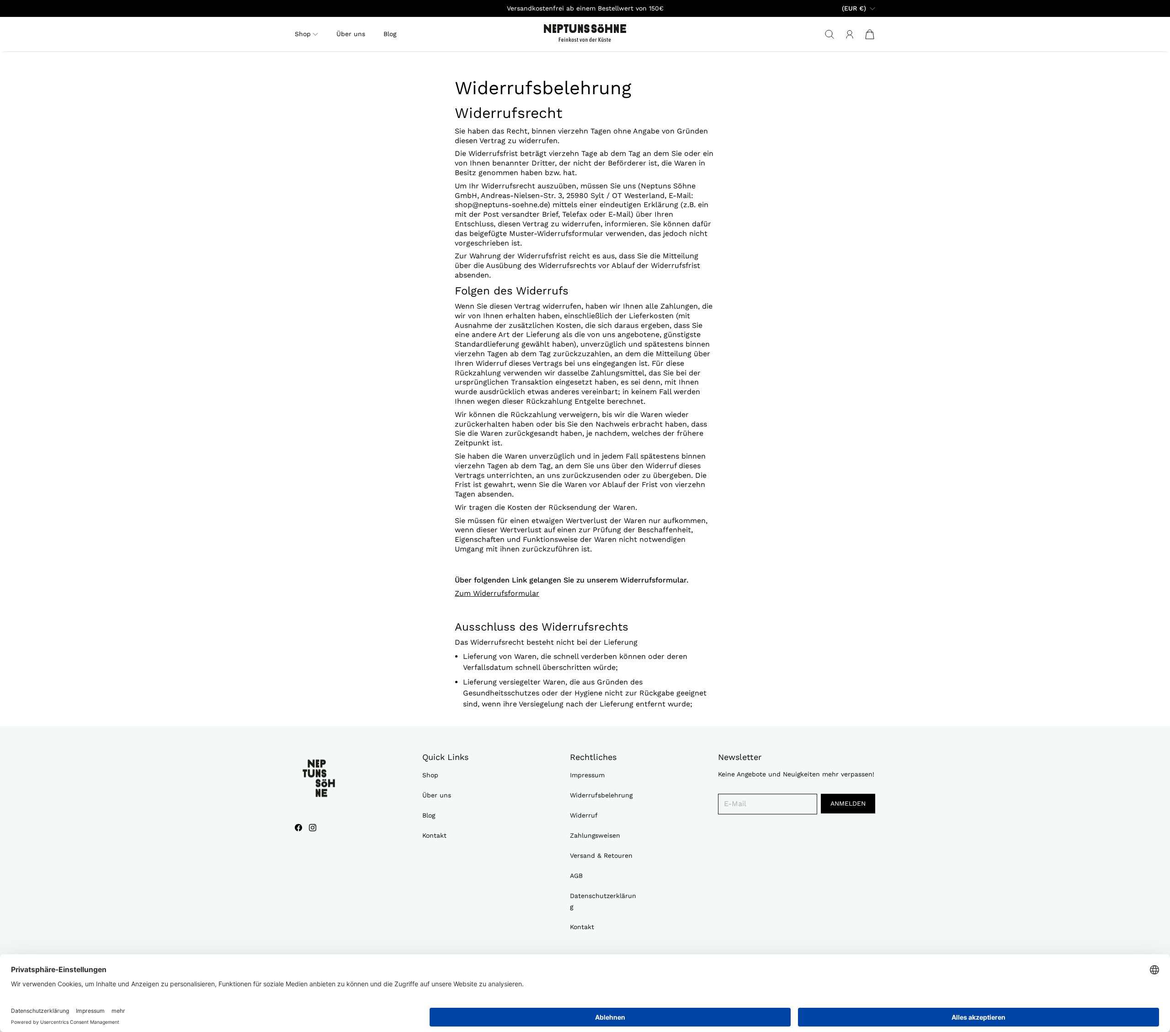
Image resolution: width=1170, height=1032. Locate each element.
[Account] (849, 34)
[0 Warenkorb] (869, 34)
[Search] (829, 34)
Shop (430, 775)
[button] (306, 34)
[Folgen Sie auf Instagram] (312, 827)
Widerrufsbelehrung (601, 795)
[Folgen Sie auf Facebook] (298, 827)
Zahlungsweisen (595, 835)
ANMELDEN (848, 803)
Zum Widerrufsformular (497, 593)
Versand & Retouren (601, 855)
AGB (576, 875)
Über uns (350, 33)
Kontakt (434, 835)
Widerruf (584, 815)
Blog (389, 33)
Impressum (587, 775)
